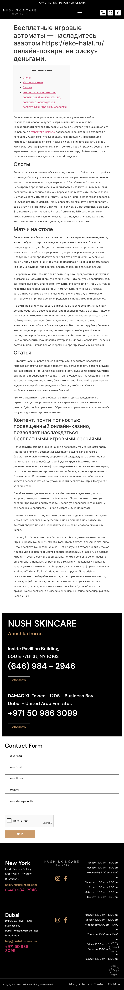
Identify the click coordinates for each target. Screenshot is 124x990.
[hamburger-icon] (79, 12)
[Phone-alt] (103, 12)
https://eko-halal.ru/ (43, 131)
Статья (27, 87)
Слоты (27, 77)
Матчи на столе (33, 82)
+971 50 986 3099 (16, 948)
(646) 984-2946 (21, 890)
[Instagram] (110, 12)
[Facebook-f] (65, 878)
